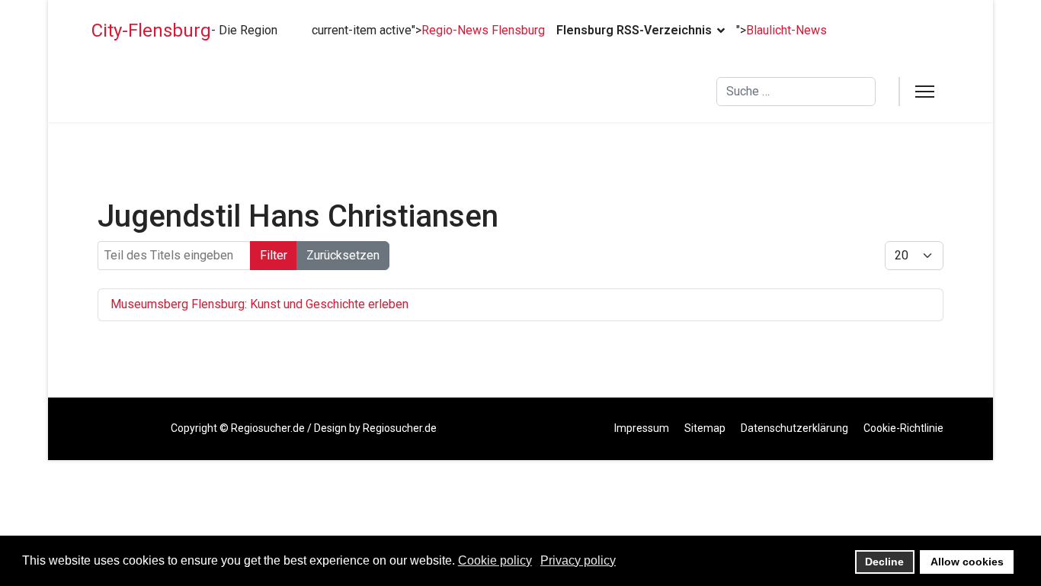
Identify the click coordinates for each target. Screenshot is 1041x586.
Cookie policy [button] (495, 560)
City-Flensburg (151, 30)
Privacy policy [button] (578, 560)
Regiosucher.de (268, 428)
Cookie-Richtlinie (903, 428)
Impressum (641, 428)
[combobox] (796, 91)
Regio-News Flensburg (483, 30)
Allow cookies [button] (967, 561)
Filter (273, 255)
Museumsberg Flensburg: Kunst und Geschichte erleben (259, 304)
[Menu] (924, 91)
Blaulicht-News (786, 30)
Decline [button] (884, 561)
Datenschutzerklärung (794, 428)
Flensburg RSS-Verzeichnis (634, 30)
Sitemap (704, 428)
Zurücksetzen (343, 255)
